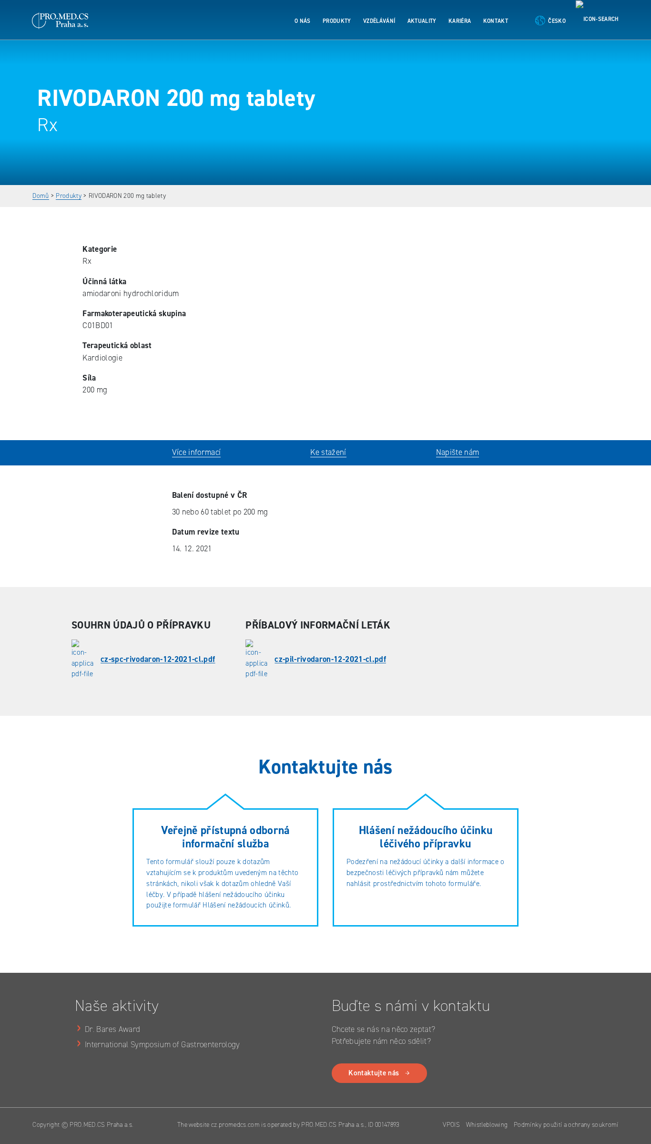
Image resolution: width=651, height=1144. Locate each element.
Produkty (337, 21)
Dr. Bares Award (112, 1029)
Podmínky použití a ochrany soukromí (566, 1124)
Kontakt (495, 21)
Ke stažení (328, 452)
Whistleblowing (487, 1124)
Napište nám (457, 452)
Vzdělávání (379, 21)
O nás (303, 21)
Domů (40, 195)
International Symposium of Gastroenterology (162, 1044)
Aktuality (422, 21)
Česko (557, 21)
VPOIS (451, 1124)
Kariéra (459, 21)
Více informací (196, 452)
